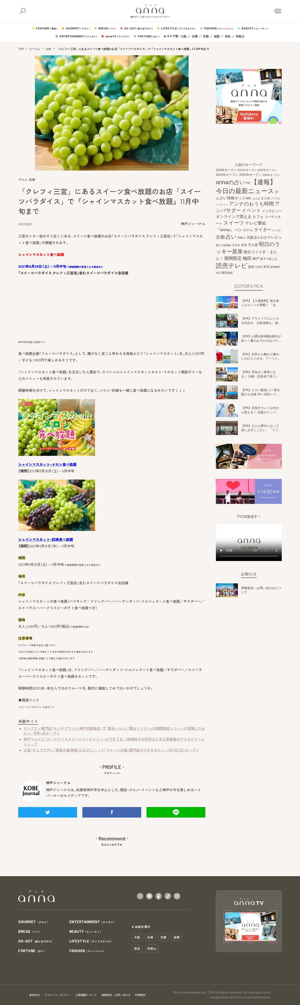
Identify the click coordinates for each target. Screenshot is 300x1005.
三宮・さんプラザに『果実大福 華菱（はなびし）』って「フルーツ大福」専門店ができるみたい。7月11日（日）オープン (111, 750)
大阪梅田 (226, 245)
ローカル (34, 48)
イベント (251, 210)
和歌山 (240, 36)
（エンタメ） (92, 922)
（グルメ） (33, 922)
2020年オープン (226, 170)
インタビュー (272, 211)
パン (238, 230)
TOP (21, 48)
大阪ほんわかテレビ (262, 237)
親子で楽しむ (268, 259)
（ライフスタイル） (91, 941)
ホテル (248, 230)
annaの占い (230, 182)
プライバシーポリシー (58, 994)
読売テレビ (231, 265)
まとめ (265, 198)
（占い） (32, 951)
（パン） (29, 931)
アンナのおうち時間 (251, 204)
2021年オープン (247, 170)
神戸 (255, 259)
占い (231, 237)
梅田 (247, 258)
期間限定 (233, 258)
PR (248, 183)
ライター (262, 229)
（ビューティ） (85, 931)
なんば (256, 198)
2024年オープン (227, 174)
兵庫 (195, 36)
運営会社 (34, 994)
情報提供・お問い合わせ (115, 994)
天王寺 (236, 244)
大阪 (184, 36)
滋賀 (217, 36)
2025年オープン (250, 174)
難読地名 (227, 272)
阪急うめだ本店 (259, 266)
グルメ (22, 180)
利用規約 (140, 994)
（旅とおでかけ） (36, 941)
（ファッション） (87, 951)
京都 (206, 36)
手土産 (253, 244)
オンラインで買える (233, 216)
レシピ (276, 230)
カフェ (258, 216)
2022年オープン (267, 170)
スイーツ (233, 223)
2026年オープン (271, 175)
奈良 (228, 36)
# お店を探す (141, 926)
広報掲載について (86, 994)
